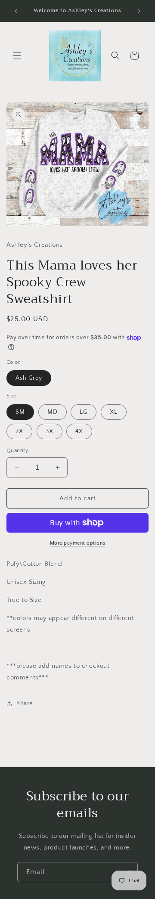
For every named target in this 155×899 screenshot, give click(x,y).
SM (20, 412)
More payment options (77, 543)
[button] (17, 55)
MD (52, 412)
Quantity (17, 450)
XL (114, 412)
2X (19, 431)
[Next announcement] (139, 11)
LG (83, 412)
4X (79, 431)
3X (49, 431)
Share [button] (24, 703)
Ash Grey (29, 378)
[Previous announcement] (15, 11)
